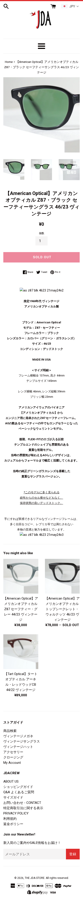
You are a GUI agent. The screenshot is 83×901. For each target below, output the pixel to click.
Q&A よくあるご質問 (18, 792)
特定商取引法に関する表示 (23, 808)
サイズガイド (13, 797)
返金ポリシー (13, 824)
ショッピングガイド (18, 787)
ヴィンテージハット (18, 747)
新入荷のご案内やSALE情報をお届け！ (32, 843)
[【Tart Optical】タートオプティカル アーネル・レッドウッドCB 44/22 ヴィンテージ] (20, 651)
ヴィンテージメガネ (18, 736)
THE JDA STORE (34, 878)
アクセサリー (13, 752)
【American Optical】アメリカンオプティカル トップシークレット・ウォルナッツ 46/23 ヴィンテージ (62, 609)
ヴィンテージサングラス (21, 741)
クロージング (13, 757)
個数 (41, 233)
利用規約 (10, 819)
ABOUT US (11, 781)
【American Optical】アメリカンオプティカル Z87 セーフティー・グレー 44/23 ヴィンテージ (20, 609)
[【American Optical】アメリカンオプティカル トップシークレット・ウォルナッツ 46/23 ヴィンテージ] (62, 576)
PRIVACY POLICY (16, 813)
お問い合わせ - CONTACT (22, 803)
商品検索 (10, 731)
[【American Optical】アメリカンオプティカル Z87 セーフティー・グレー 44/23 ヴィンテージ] (20, 576)
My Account (12, 763)
